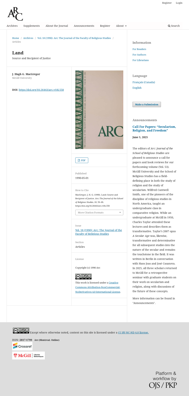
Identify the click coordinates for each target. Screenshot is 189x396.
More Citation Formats (91, 212)
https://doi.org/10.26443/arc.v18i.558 (41, 89)
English (137, 87)
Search (175, 25)
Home (15, 38)
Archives (12, 25)
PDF (83, 160)
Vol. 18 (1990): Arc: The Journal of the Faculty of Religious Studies (74, 38)
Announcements (84, 25)
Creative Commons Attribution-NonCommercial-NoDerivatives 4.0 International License (97, 287)
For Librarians (141, 60)
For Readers (139, 49)
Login (179, 2)
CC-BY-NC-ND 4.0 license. (133, 332)
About (120, 25)
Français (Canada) (144, 82)
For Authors (139, 54)
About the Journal (57, 25)
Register (105, 25)
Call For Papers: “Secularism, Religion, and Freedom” (154, 128)
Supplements (31, 25)
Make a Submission (146, 104)
